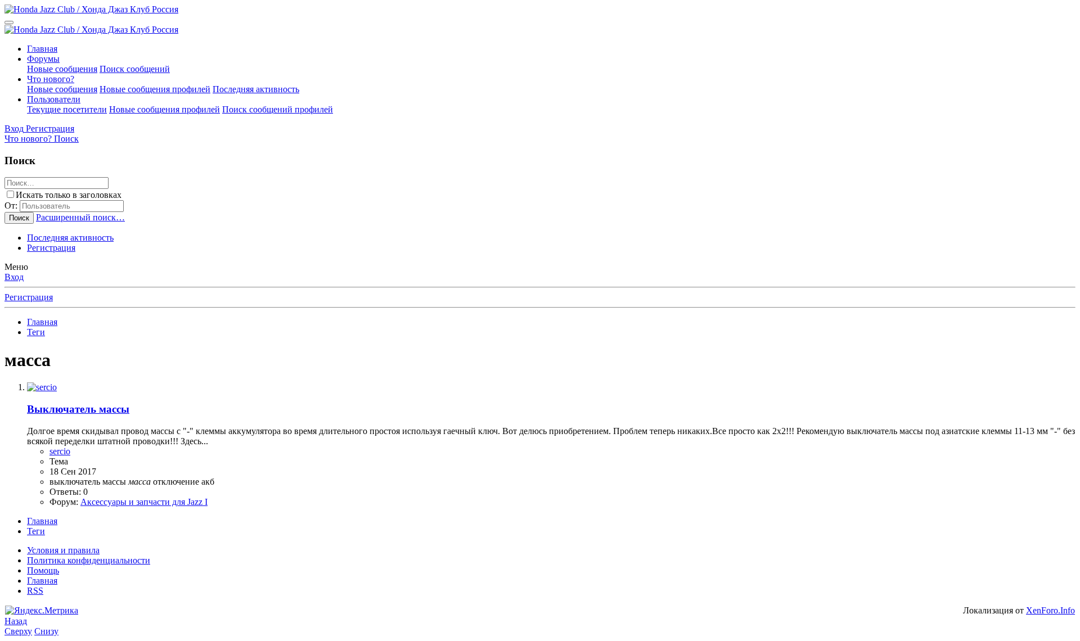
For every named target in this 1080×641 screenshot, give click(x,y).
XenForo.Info (1050, 610)
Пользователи (53, 99)
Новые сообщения (62, 69)
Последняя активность (256, 89)
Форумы (43, 59)
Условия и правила (63, 550)
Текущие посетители (67, 109)
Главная (42, 48)
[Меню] (9, 22)
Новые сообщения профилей (155, 89)
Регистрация (51, 247)
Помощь (43, 570)
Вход (14, 277)
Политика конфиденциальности (88, 560)
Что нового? (50, 79)
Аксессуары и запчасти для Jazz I (144, 502)
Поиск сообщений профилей (277, 109)
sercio (60, 451)
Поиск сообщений (135, 69)
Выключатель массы (78, 409)
